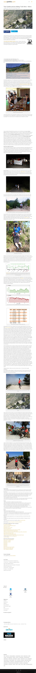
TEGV (26, 661)
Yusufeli (19, 664)
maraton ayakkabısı (11, 660)
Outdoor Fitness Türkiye (28, 660)
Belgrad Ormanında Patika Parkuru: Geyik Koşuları (11, 530)
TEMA (28, 661)
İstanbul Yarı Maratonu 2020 (8, 566)
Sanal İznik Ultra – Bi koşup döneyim (9, 567)
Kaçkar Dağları (15, 658)
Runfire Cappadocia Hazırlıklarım (8, 549)
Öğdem (24, 664)
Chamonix (14, 657)
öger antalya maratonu (29, 664)
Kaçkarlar (19, 658)
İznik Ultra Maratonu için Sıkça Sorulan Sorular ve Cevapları (12, 529)
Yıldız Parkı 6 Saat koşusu (7, 528)
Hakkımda (5, 603)
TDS (24, 661)
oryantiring (22, 660)
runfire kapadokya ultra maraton (19, 661)
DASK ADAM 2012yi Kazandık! (8, 527)
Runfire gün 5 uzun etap (7, 541)
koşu (26, 658)
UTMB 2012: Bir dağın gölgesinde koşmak (9, 525)
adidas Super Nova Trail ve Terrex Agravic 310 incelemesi (12, 564)
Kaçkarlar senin (23, 658)
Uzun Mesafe (5, 610)
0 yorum (19, 8)
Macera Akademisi (6, 604)
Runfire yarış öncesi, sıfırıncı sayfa (8, 548)
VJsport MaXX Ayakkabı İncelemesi (8, 563)
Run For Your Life (6, 608)
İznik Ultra (21, 278)
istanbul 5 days (10, 658)
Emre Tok (17, 657)
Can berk (5, 657)
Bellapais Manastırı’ (16, 483)
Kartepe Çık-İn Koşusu (7, 526)
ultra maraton (10, 664)
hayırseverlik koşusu (26, 657)
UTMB (16, 664)
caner (7, 8)
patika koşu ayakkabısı (7, 661)
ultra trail (14, 664)
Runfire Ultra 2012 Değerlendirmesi (9, 539)
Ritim (4, 607)
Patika (16, 8)
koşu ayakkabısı (29, 658)
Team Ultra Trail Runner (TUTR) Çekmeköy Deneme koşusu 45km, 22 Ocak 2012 (15, 531)
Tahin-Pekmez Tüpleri (19, 111)
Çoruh (22, 664)
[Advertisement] (18, 52)
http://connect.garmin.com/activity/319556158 (15, 521)
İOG (4, 665)
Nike (15, 660)
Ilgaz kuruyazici (6, 658)
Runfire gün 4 (5, 542)
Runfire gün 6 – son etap (7, 540)
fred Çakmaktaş (21, 657)
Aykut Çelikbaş (23, 171)
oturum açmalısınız (12, 555)
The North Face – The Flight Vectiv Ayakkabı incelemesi (11, 562)
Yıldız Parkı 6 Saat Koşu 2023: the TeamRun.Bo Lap (11, 560)
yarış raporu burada (22, 520)
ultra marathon (6, 664)
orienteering (18, 660)
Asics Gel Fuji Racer (8, 327)
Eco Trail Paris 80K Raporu (7, 524)
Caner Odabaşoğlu (9, 657)
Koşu (14, 8)
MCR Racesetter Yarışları (7, 606)
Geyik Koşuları (27, 217)
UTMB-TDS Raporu (6, 537)
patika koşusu (12, 661)
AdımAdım (5, 600)
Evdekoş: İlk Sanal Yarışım (7, 570)
